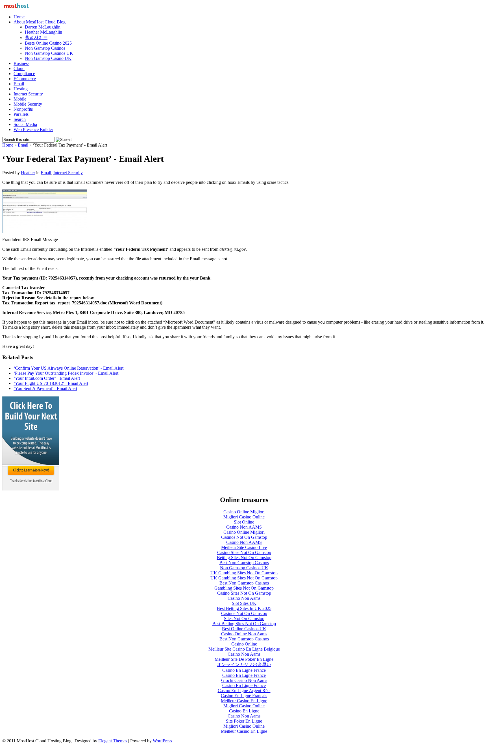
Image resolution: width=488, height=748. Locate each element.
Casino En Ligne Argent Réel (244, 690)
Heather (28, 172)
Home (19, 16)
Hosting (21, 88)
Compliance (24, 73)
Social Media (25, 124)
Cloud (19, 68)
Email (19, 83)
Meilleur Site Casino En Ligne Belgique (244, 649)
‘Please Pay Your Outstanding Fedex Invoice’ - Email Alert (66, 373)
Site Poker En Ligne (244, 721)
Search (20, 119)
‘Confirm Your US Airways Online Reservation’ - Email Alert (68, 368)
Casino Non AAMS (244, 527)
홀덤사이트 (36, 37)
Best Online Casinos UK (244, 628)
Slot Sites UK (244, 603)
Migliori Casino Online (244, 516)
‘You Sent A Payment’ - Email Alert (45, 388)
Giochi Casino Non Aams (244, 680)
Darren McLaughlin (42, 27)
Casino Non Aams (244, 598)
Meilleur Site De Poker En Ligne (244, 659)
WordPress (162, 740)
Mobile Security (28, 104)
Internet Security (28, 93)
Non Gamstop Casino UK (48, 58)
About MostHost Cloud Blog (40, 21)
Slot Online (244, 522)
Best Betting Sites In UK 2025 (244, 608)
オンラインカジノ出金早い (244, 664)
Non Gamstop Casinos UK (49, 53)
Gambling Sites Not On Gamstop (244, 588)
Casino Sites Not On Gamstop (244, 552)
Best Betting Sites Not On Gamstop (244, 623)
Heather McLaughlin (43, 32)
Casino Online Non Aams (244, 633)
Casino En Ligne (244, 710)
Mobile (20, 99)
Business (21, 63)
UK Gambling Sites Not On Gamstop (244, 572)
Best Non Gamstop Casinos (244, 562)
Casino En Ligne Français (244, 695)
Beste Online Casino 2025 (48, 43)
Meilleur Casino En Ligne (244, 700)
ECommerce (25, 78)
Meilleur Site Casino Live (244, 547)
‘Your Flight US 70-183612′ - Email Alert (51, 383)
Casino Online (244, 644)
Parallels (21, 114)
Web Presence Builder (33, 129)
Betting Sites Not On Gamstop (244, 557)
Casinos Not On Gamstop (244, 537)
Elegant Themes (112, 740)
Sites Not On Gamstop (244, 618)
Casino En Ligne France (244, 670)
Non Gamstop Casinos (45, 48)
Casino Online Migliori (244, 511)
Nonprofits (23, 109)
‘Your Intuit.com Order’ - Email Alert (47, 378)
